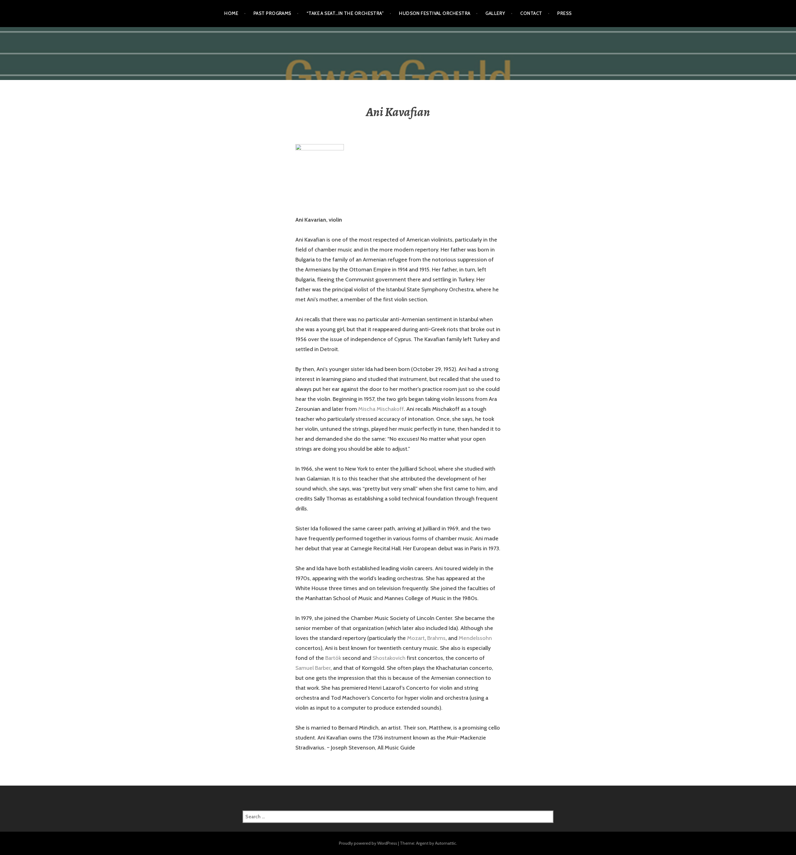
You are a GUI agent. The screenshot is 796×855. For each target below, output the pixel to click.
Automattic (445, 843)
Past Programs (272, 13)
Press (564, 13)
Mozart (416, 638)
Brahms (436, 638)
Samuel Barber (313, 668)
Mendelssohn (475, 638)
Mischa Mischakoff (381, 409)
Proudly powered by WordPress (368, 843)
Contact (531, 13)
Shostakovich (389, 658)
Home (231, 13)
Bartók (333, 658)
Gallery (495, 13)
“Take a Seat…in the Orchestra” (345, 13)
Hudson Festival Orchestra (434, 13)
